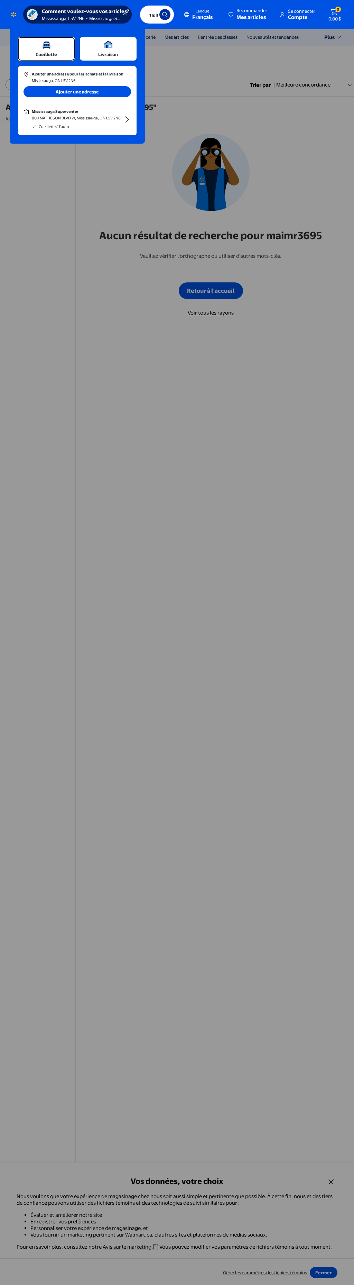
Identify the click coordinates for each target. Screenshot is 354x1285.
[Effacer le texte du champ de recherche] (149, 15)
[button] (248, 15)
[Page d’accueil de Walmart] (13, 15)
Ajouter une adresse (77, 91)
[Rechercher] (164, 14)
